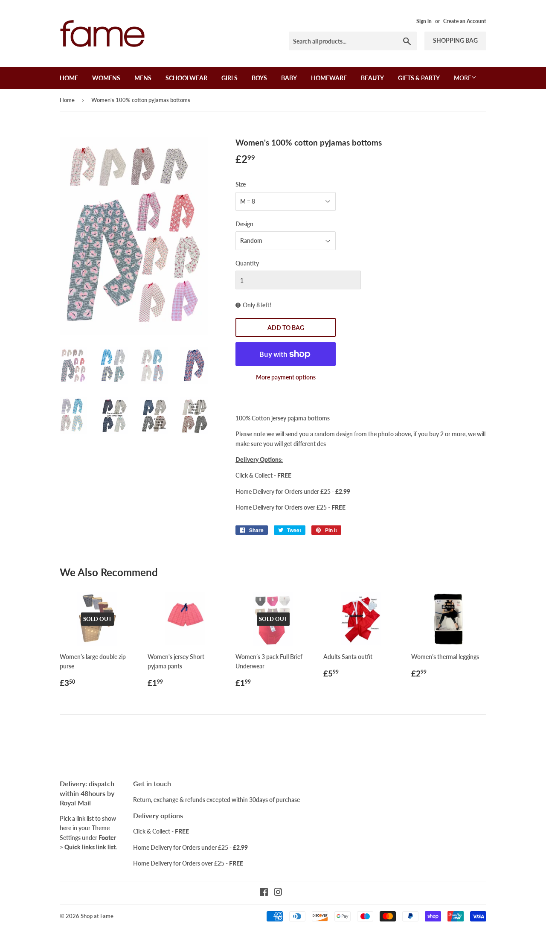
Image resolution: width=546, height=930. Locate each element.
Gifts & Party (419, 78)
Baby (289, 78)
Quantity (247, 263)
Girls (229, 78)
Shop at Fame (97, 916)
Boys (259, 78)
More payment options (286, 377)
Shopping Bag (455, 40)
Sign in (424, 21)
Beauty (372, 78)
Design (244, 223)
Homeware (329, 78)
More (462, 78)
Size (240, 184)
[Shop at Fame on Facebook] (263, 893)
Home (69, 78)
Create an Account (464, 21)
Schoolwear (186, 78)
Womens (106, 78)
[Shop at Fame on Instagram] (278, 893)
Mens (142, 78)
